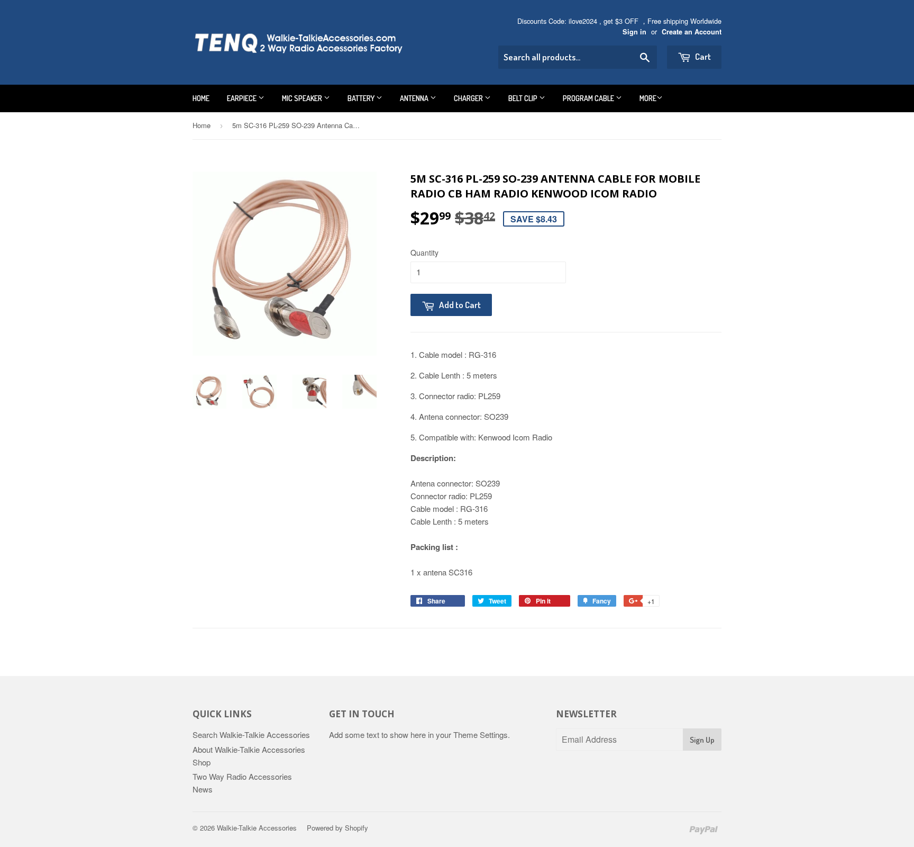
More (647, 98)
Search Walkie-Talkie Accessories (251, 734)
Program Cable (589, 98)
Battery (362, 98)
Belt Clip (523, 98)
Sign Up (702, 740)
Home (201, 98)
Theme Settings (480, 734)
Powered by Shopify (337, 828)
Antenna (415, 98)
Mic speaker (303, 98)
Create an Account (691, 32)
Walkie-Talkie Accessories (257, 828)
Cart (702, 56)
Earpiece (242, 98)
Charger (469, 98)
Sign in (634, 32)
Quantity (424, 252)
